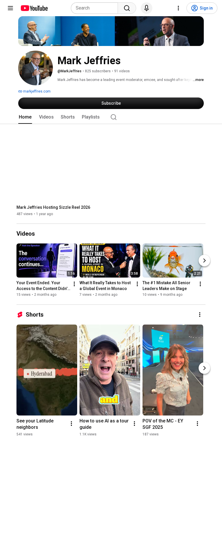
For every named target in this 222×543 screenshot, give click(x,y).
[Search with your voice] (146, 8)
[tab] (25, 117)
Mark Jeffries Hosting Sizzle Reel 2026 (53, 207)
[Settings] (178, 8)
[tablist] (111, 117)
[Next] (204, 261)
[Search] (127, 8)
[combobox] (96, 8)
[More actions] (74, 284)
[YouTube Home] (34, 8)
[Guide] (10, 8)
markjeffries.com (36, 91)
